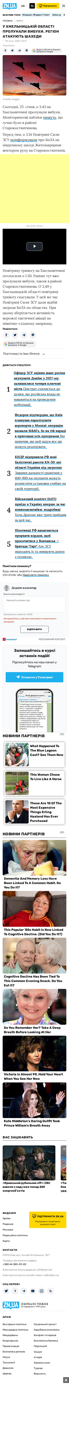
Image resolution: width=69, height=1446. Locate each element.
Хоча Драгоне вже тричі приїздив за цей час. (40, 509)
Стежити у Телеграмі (37, 677)
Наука (6, 1357)
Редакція (8, 1224)
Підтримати (50, 6)
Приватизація (11, 1346)
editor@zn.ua (51, 1275)
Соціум (38, 1351)
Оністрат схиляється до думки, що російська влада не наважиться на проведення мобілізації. (39, 389)
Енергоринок (10, 1340)
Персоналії (40, 1346)
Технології (9, 1362)
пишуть (49, 117)
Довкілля (8, 1368)
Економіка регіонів (14, 1351)
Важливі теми (12, 15)
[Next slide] (63, 15)
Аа (32, 6)
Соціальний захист (45, 1324)
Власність (40, 1373)
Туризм (38, 1368)
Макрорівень (10, 1335)
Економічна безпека (46, 1340)
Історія (38, 1357)
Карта (6, 1241)
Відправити (34, 629)
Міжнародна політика (15, 1329)
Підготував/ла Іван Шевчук (21, 353)
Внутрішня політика (14, 1324)
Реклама (8, 1229)
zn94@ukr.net (44, 1269)
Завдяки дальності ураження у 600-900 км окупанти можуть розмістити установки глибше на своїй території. (40, 473)
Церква (7, 1373)
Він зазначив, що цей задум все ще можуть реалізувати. (40, 431)
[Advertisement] (34, 188)
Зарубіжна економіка (46, 1329)
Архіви (7, 1218)
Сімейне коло (42, 1362)
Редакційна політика (15, 1235)
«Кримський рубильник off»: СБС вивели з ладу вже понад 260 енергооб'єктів (26, 1186)
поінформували (23, 139)
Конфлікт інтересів (45, 1335)
